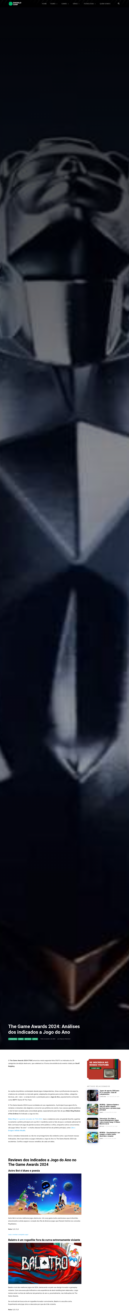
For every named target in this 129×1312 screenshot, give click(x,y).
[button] (118, 4)
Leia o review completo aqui (18, 1234)
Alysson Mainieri (65, 1039)
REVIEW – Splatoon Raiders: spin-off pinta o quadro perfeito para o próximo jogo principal (110, 1107)
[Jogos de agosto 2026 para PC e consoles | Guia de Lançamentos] (92, 1095)
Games (21, 1039)
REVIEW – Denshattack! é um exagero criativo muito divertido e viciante (110, 1134)
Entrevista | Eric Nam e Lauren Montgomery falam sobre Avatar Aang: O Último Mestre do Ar (110, 1121)
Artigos (28, 1039)
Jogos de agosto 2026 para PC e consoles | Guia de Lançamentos (109, 1092)
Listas (35, 1039)
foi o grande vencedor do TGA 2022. (25, 1119)
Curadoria (13, 1039)
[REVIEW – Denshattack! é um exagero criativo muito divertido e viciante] (92, 1137)
